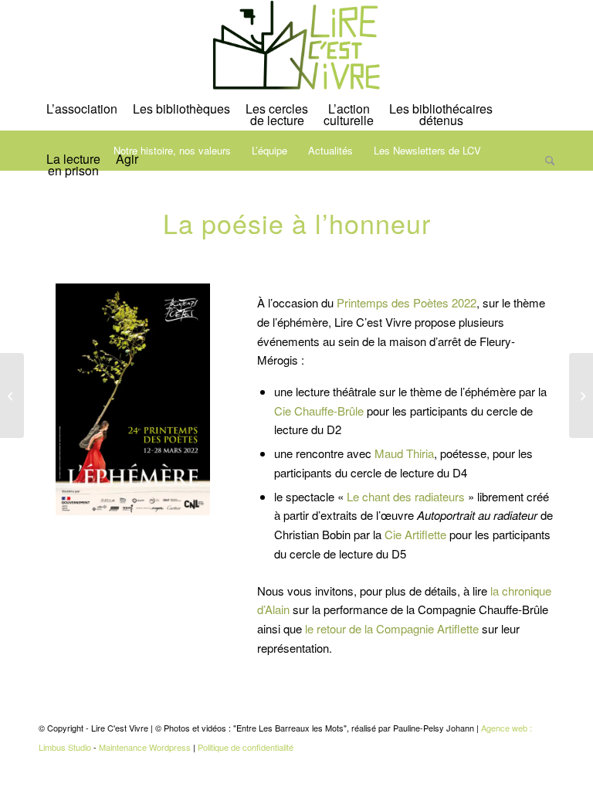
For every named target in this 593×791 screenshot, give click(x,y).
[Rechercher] (546, 172)
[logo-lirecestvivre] (296, 45)
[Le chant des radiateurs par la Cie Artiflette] (12, 395)
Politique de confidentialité (245, 747)
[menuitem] (82, 116)
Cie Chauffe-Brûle (319, 410)
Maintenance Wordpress (145, 747)
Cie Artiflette (415, 534)
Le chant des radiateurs (406, 496)
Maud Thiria (404, 453)
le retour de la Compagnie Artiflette (392, 628)
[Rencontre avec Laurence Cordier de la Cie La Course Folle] (581, 395)
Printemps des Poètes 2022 (406, 302)
